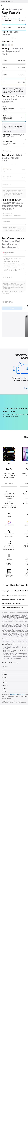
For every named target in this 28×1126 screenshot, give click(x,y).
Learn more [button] (16, 19)
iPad (6, 662)
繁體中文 (9, 698)
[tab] (14, 38)
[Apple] (2, 662)
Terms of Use (11, 702)
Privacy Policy (5, 702)
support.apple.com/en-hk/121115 (8, 644)
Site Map (24, 702)
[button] (24, 88)
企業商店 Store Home (5, 1)
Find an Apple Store (14, 694)
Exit (12, 1)
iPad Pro (9, 469)
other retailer (22, 694)
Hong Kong (4, 698)
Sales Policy (18, 702)
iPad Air (10, 662)
